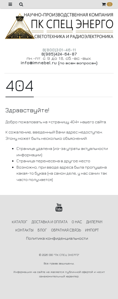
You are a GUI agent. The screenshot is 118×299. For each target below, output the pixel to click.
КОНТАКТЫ (24, 230)
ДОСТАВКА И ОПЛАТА (50, 221)
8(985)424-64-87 (59, 54)
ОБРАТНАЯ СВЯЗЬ (66, 230)
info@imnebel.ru (39, 62)
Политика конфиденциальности (57, 238)
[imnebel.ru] (59, 26)
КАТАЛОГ (19, 221)
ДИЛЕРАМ (94, 221)
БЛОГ (42, 230)
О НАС (77, 221)
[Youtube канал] (59, 207)
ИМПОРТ (92, 230)
